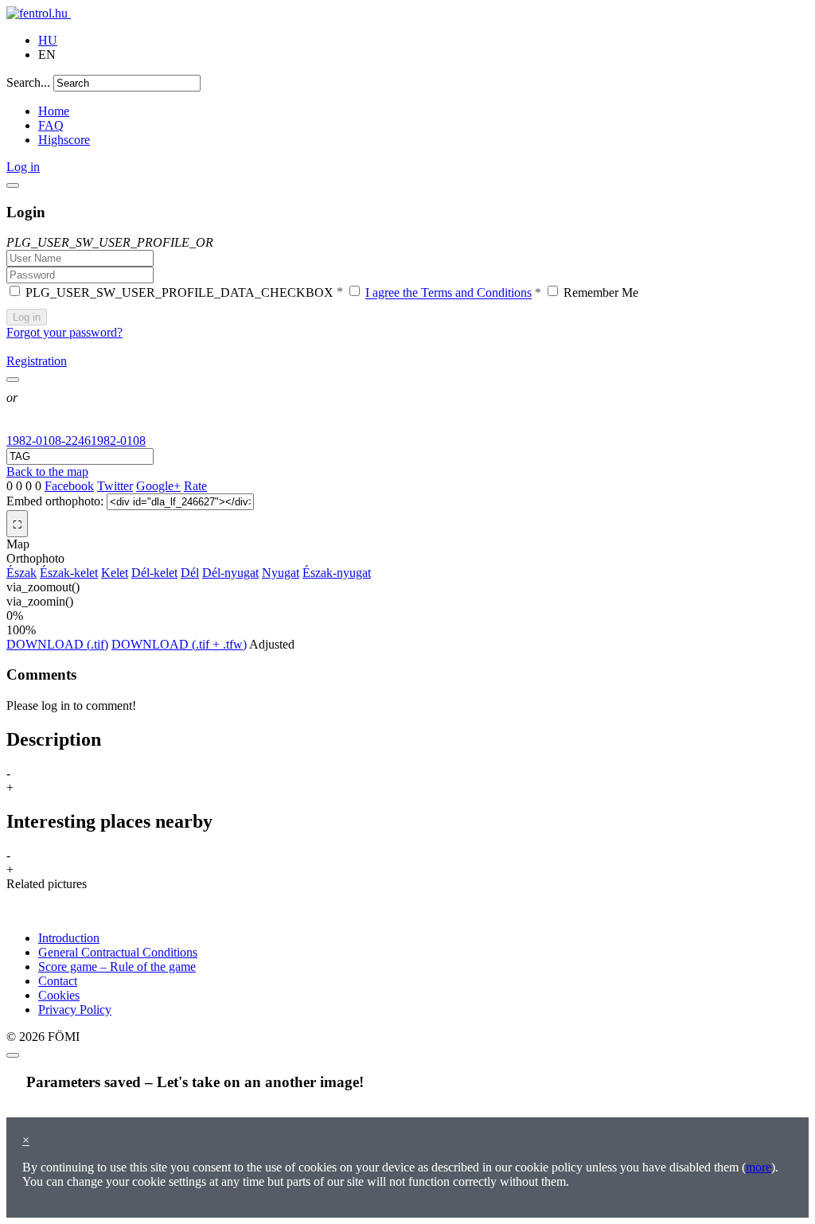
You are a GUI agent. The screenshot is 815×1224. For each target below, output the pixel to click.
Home (53, 111)
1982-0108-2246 (48, 440)
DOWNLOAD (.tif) (57, 644)
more (758, 1167)
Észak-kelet (69, 572)
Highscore (64, 139)
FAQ (51, 125)
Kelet (114, 572)
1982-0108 (118, 440)
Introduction (68, 938)
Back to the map (47, 471)
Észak (21, 572)
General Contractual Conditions (117, 952)
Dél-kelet (154, 572)
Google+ (158, 486)
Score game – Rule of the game (117, 966)
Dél (190, 572)
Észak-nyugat (336, 572)
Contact (57, 981)
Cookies (59, 995)
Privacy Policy (74, 1009)
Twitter (115, 486)
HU (47, 40)
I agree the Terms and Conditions (448, 293)
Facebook (69, 486)
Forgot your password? (64, 332)
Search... (28, 82)
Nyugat (280, 572)
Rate (195, 486)
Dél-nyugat (230, 572)
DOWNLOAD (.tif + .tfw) (179, 644)
